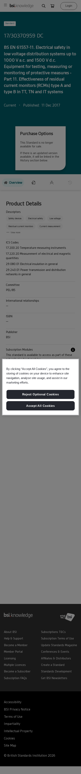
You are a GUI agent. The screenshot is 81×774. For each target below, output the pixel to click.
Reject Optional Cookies (40, 394)
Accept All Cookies (40, 405)
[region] (40, 387)
